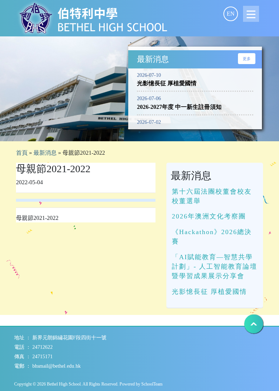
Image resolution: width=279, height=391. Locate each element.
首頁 (22, 153)
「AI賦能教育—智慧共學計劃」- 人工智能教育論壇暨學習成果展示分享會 (214, 266)
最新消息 (45, 153)
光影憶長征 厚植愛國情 (209, 291)
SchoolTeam (151, 384)
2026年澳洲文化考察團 (209, 216)
